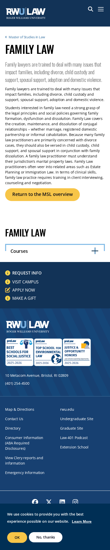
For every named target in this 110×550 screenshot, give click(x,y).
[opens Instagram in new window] (75, 502)
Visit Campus (25, 282)
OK (17, 537)
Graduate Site (71, 428)
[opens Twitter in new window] (49, 502)
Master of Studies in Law (27, 37)
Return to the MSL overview (42, 194)
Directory (12, 428)
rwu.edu (67, 409)
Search (90, 9)
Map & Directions (19, 409)
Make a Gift (24, 298)
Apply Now (23, 290)
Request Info (27, 273)
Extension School (74, 447)
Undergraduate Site (76, 418)
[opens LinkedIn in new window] (62, 502)
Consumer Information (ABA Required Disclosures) (24, 443)
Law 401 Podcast (74, 437)
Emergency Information (25, 472)
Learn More (82, 521)
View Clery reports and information (24, 460)
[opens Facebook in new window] (35, 502)
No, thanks (45, 537)
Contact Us (14, 418)
